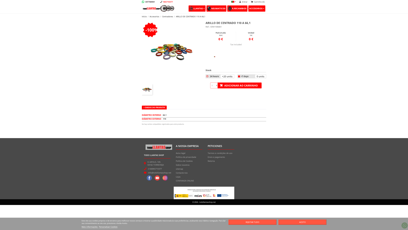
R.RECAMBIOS (239, 8)
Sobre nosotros (183, 165)
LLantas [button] (198, 8)
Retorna (211, 161)
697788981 (150, 2)
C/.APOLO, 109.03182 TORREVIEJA (155, 163)
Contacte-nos (182, 173)
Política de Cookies (184, 161)
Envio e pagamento (216, 157)
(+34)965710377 (155, 168)
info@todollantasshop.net (159, 172)
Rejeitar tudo (252, 222)
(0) (259, 2)
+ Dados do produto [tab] (154, 107)
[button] (234, 2)
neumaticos (218, 8)
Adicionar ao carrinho (241, 85)
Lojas (178, 176)
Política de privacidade (186, 157)
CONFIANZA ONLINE (185, 180)
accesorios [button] (256, 8)
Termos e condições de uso (220, 153)
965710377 (168, 2)
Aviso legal (180, 153)
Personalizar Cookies (108, 227)
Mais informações (90, 227)
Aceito (302, 222)
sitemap (179, 169)
